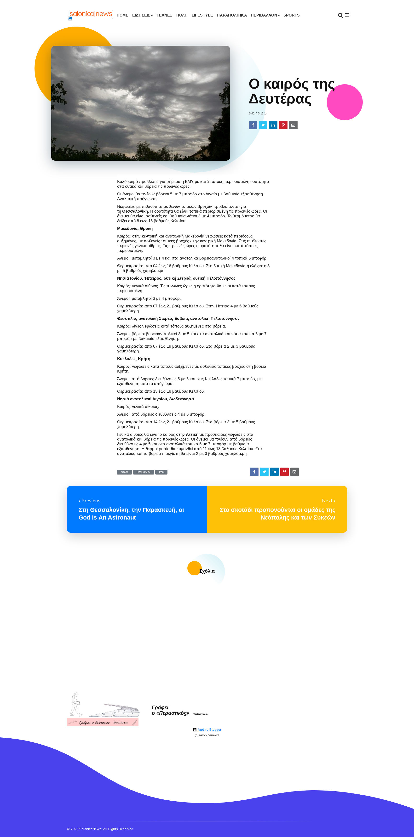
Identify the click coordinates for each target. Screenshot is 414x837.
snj (251, 113)
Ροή (161, 472)
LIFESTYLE (202, 15)
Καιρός (124, 472)
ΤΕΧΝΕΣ (164, 15)
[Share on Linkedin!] (273, 125)
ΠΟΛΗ (182, 15)
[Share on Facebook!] (253, 125)
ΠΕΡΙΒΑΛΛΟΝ (264, 15)
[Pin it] (283, 125)
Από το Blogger (209, 729)
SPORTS (291, 15)
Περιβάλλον (143, 472)
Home (122, 15)
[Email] (293, 125)
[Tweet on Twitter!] (263, 125)
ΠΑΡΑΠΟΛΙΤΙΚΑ (232, 15)
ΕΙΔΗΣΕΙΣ (141, 15)
